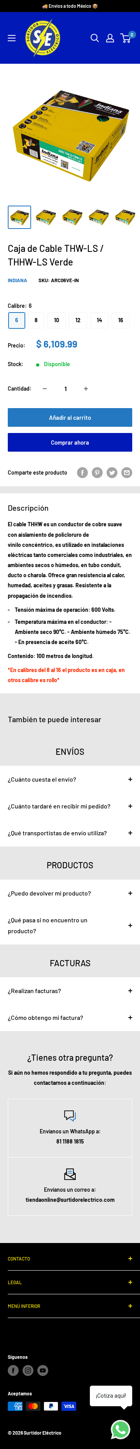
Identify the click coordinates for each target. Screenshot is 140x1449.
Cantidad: (20, 388)
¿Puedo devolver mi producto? (49, 893)
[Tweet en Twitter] (112, 472)
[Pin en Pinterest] (97, 472)
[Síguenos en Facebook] (13, 1370)
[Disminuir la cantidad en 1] (45, 389)
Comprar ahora (70, 442)
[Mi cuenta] (110, 38)
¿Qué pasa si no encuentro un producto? (48, 925)
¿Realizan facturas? (34, 990)
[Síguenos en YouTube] (42, 1370)
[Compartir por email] (126, 472)
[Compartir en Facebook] (82, 472)
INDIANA (17, 280)
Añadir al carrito (70, 417)
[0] (126, 38)
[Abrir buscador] (95, 38)
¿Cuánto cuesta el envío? (42, 779)
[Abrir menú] (12, 38)
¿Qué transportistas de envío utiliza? (57, 832)
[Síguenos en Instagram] (28, 1370)
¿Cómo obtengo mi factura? (45, 1017)
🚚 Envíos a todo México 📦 (70, 6)
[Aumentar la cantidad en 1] (86, 389)
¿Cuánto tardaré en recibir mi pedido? (59, 806)
